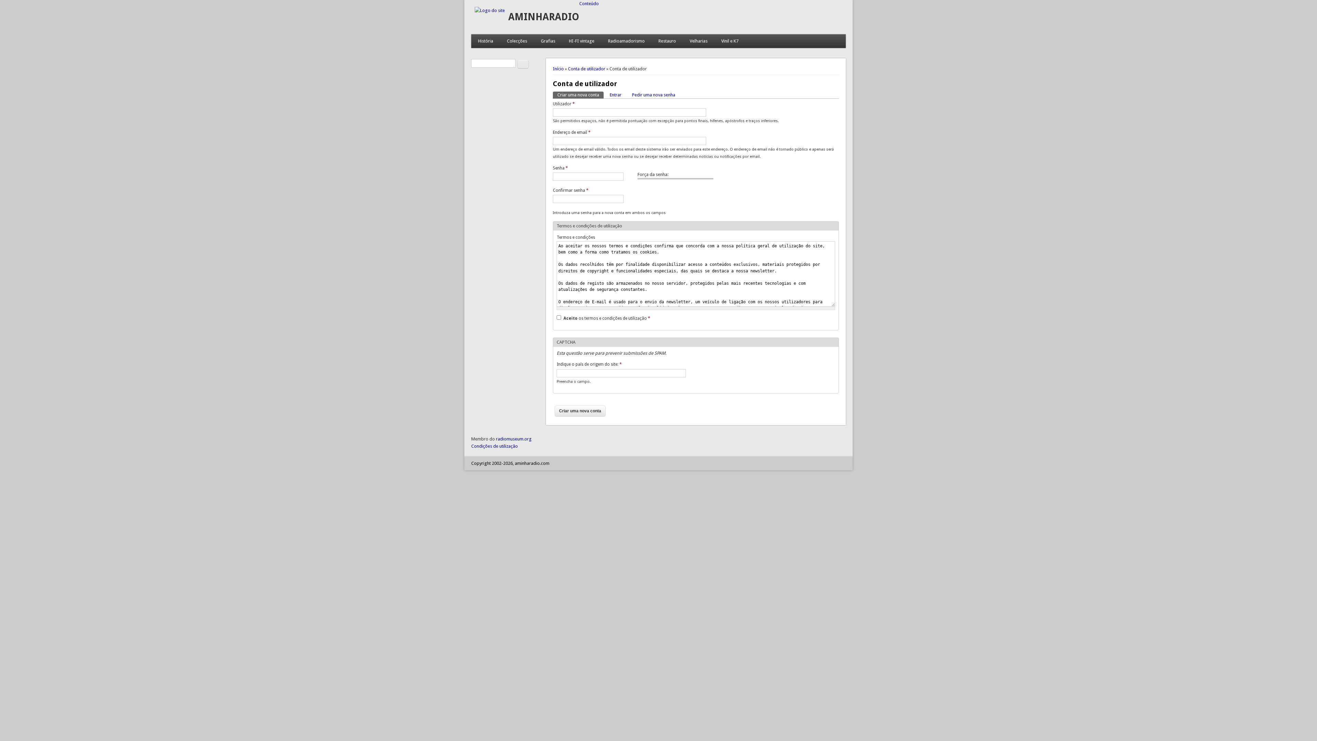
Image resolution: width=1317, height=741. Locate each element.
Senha (560, 168)
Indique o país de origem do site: (589, 364)
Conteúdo (589, 3)
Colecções (517, 41)
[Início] (490, 10)
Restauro (667, 41)
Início (558, 68)
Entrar (615, 94)
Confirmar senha (571, 190)
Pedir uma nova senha (653, 94)
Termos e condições (576, 237)
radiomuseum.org (514, 439)
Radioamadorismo (626, 41)
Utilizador (564, 104)
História (485, 41)
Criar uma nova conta (580, 94)
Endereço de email (572, 132)
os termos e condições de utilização (606, 318)
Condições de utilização (494, 446)
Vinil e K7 (729, 41)
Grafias (548, 41)
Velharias (699, 41)
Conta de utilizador (586, 68)
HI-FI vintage (581, 41)
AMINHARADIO (543, 17)
